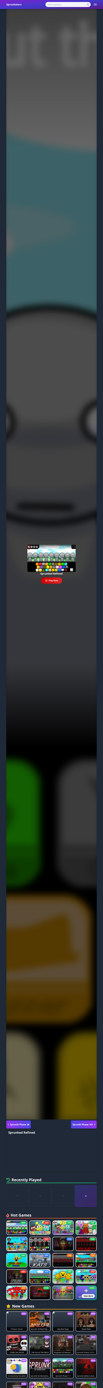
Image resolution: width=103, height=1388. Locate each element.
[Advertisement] (51, 1154)
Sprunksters (13, 4)
